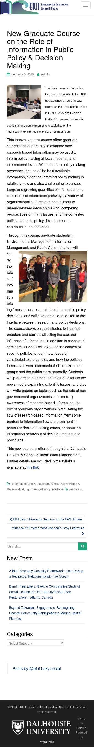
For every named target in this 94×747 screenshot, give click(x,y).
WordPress (47, 742)
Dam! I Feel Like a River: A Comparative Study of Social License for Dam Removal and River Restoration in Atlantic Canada (44, 591)
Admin (45, 74)
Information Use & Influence (30, 483)
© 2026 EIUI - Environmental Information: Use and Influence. (45, 707)
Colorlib (81, 728)
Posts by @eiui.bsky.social (37, 668)
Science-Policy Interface (47, 489)
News (54, 483)
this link (32, 467)
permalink (75, 489)
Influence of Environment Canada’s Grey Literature (47, 527)
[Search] (82, 546)
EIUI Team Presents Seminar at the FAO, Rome (47, 519)
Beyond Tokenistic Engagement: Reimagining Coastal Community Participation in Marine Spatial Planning (45, 613)
